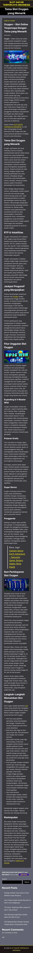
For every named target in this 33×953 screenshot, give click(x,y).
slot (26, 706)
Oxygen (15, 296)
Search (4, 879)
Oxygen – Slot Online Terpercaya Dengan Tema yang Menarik (16, 28)
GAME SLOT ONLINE (9, 20)
